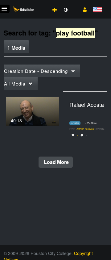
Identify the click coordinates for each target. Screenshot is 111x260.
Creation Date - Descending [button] (36, 71)
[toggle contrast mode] (65, 9)
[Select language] (97, 10)
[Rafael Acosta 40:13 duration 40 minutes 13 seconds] (32, 110)
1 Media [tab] (16, 47)
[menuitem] (41, 3)
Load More (56, 162)
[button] (82, 9)
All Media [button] (14, 83)
